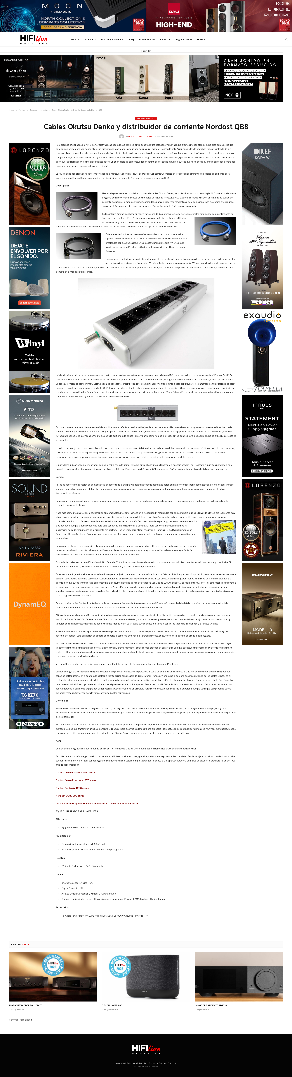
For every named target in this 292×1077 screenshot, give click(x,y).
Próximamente (147, 39)
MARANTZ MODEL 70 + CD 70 (25, 1005)
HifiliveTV (165, 39)
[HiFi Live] (34, 39)
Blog (131, 39)
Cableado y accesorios (146, 118)
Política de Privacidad (137, 1063)
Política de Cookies (157, 1063)
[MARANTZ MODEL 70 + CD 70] (53, 976)
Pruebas (89, 39)
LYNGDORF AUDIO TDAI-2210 (211, 1005)
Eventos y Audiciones (112, 39)
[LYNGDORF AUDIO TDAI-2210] (239, 976)
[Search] (286, 39)
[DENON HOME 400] (146, 976)
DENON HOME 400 (112, 1005)
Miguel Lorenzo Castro (141, 136)
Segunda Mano (184, 39)
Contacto (172, 1063)
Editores (201, 39)
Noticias (75, 39)
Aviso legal (120, 1063)
